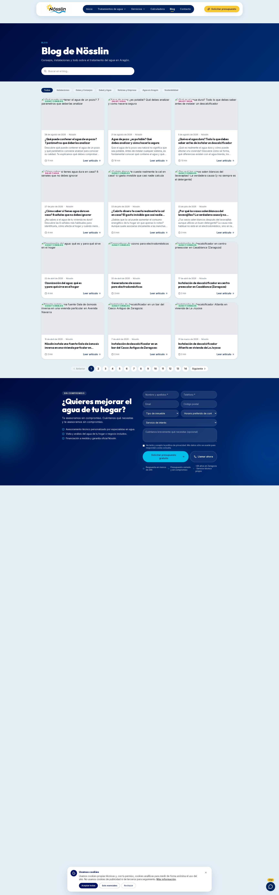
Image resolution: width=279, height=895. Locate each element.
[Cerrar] (205, 872)
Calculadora (157, 9)
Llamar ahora (205, 456)
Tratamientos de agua (110, 9)
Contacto (185, 9)
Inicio (89, 9)
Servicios (136, 9)
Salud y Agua (105, 90)
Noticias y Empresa (127, 90)
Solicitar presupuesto (223, 9)
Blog (172, 9)
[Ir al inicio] (56, 9)
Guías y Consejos (84, 90)
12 (170, 368)
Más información (166, 879)
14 (185, 368)
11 (163, 368)
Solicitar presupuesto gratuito (163, 457)
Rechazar (128, 885)
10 (155, 368)
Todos (47, 90)
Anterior (80, 368)
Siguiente (197, 368)
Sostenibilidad (171, 90)
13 (178, 368)
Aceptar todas (88, 885)
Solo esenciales (109, 885)
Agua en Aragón (150, 90)
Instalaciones (63, 90)
